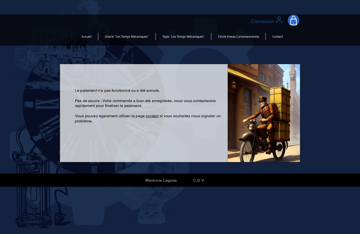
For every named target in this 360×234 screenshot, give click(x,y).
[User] (279, 20)
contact (152, 116)
